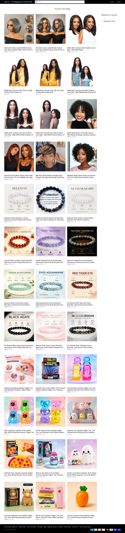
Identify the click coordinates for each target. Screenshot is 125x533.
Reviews (61, 527)
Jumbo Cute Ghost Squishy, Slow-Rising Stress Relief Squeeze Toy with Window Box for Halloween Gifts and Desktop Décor (82, 474)
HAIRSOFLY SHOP (12, 529)
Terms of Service (31, 527)
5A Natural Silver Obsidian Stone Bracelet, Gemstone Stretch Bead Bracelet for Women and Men (79, 346)
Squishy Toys (109, 21)
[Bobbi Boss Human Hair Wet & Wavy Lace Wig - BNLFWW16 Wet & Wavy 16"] (19, 114)
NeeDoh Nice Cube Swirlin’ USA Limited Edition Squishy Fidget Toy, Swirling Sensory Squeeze (50, 389)
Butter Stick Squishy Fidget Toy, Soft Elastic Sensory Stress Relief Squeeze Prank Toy (49, 516)
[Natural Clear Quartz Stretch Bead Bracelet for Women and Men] (82, 199)
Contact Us (75, 527)
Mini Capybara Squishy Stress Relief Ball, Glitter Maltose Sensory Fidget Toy (19, 431)
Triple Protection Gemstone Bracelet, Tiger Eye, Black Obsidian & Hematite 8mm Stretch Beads (50, 219)
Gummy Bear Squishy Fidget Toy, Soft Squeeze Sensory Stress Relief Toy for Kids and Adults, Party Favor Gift (81, 389)
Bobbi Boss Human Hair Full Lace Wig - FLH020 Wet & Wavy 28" (50, 91)
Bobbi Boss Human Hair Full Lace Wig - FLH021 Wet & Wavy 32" (18, 91)
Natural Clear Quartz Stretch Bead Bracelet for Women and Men (80, 219)
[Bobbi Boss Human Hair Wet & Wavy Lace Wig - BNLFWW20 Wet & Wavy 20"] (82, 71)
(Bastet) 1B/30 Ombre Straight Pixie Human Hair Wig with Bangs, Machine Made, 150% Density (50, 176)
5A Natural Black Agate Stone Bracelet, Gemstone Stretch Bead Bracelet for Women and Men (19, 346)
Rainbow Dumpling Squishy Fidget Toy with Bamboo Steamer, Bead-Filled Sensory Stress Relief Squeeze (18, 389)
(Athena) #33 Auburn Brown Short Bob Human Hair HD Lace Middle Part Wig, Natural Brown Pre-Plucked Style (18, 176)
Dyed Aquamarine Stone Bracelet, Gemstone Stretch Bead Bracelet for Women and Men (49, 304)
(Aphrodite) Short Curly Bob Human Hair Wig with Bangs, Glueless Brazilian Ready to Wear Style (81, 134)
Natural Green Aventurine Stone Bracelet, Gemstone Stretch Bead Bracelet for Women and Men (16, 304)
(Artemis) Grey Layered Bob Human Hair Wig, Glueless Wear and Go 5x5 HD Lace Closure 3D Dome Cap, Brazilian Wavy (50, 49)
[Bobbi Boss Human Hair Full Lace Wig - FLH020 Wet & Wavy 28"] (50, 71)
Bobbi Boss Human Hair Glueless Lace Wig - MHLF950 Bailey (81, 49)
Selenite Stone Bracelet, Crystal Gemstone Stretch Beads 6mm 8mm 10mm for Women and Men (17, 219)
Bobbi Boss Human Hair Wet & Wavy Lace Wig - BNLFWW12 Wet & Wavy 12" (50, 134)
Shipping (49, 527)
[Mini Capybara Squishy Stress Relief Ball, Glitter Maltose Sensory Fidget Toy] (19, 411)
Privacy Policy (22, 527)
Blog (45, 527)
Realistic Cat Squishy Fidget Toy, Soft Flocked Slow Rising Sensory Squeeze (81, 431)
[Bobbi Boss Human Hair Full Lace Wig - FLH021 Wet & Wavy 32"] (19, 71)
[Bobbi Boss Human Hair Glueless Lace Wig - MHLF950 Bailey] (82, 29)
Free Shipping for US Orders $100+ (22, 2)
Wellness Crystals (109, 15)
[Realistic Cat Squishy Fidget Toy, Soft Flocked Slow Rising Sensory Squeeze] (82, 411)
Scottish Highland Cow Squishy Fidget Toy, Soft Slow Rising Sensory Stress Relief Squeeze (18, 516)
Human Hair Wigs (62, 8)
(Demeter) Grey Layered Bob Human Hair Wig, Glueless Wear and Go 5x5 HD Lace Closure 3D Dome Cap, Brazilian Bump (19, 49)
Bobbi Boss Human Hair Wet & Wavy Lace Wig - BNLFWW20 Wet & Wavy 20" (81, 91)
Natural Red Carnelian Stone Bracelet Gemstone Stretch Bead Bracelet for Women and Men (18, 261)
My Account (67, 527)
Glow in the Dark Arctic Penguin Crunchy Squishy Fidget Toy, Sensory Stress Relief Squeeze (49, 474)
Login (111, 2)
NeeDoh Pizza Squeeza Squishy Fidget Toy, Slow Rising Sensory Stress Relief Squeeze (18, 474)
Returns (55, 527)
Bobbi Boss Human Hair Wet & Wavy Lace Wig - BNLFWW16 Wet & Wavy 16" (18, 134)
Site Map (40, 527)
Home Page (7, 527)
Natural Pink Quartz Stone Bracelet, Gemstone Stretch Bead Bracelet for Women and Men (49, 346)
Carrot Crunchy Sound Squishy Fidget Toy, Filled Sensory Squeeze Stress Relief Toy (81, 516)
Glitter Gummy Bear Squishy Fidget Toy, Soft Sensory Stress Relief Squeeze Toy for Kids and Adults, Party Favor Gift (50, 431)
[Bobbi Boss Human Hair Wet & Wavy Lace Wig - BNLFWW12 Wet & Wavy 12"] (50, 114)
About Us (14, 527)
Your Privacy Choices (85, 527)
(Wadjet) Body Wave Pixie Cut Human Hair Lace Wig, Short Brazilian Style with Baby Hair (81, 176)
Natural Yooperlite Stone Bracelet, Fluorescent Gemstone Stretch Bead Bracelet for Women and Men (80, 261)
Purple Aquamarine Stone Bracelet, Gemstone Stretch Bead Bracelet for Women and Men (49, 261)
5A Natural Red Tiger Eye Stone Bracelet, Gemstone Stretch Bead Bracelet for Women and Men (79, 304)
